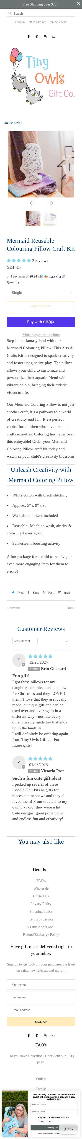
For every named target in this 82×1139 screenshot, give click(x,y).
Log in (20, 22)
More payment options (41, 334)
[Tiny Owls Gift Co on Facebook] (29, 37)
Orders (41, 1079)
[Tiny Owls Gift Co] (41, 78)
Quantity (13, 282)
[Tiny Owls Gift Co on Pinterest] (37, 37)
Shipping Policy (41, 911)
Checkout (58, 22)
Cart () (39, 22)
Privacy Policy (41, 904)
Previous (14, 607)
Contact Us (41, 896)
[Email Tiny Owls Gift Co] (53, 37)
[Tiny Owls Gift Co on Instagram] (45, 37)
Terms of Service (41, 919)
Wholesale (41, 888)
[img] (40, 656)
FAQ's (41, 881)
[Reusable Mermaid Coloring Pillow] (41, 164)
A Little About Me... (41, 927)
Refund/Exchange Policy (41, 934)
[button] (19, 260)
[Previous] (32, 202)
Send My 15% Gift (54, 1127)
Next (70, 607)
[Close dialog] (77, 1093)
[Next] (50, 202)
